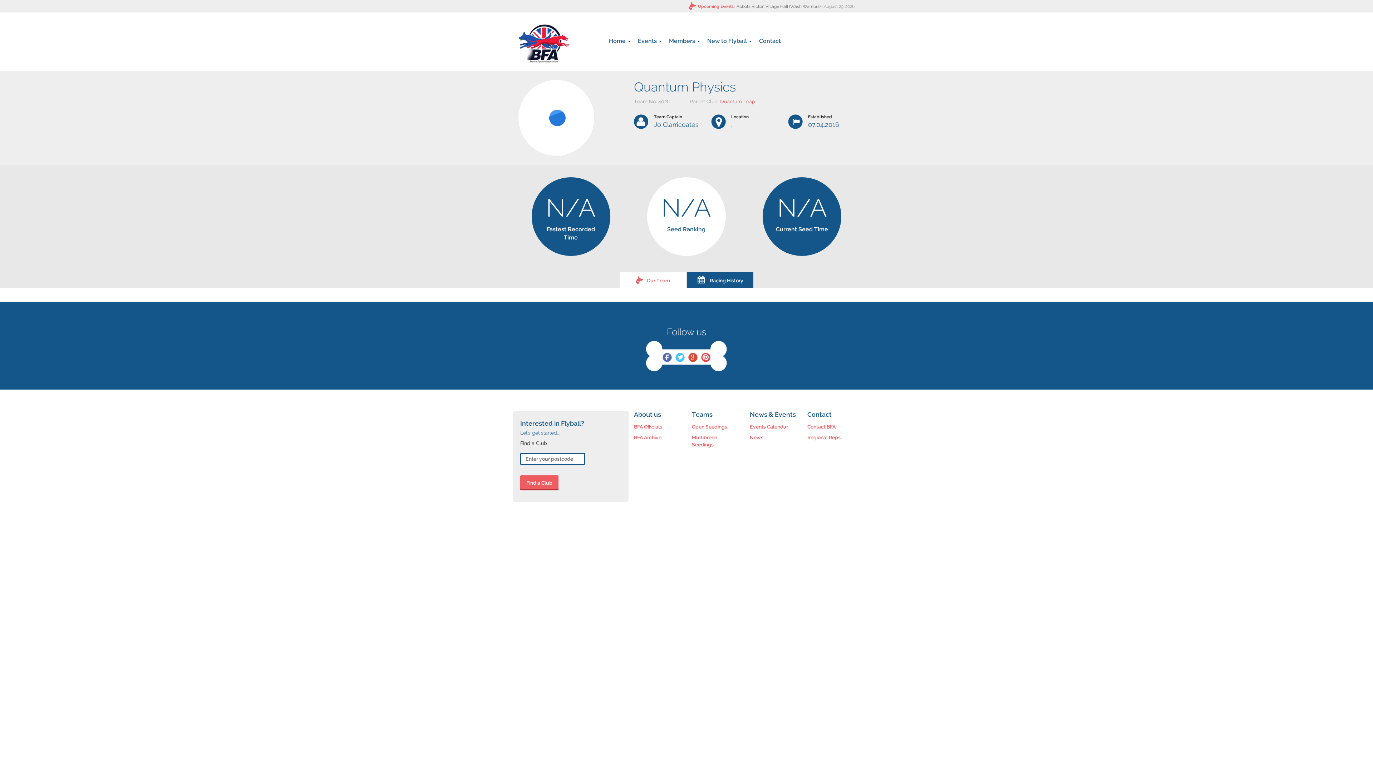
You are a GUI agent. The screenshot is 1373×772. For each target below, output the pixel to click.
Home (618, 41)
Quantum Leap (737, 101)
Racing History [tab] (726, 280)
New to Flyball (727, 41)
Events (648, 41)
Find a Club (539, 483)
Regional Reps (824, 437)
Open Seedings (709, 427)
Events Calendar (769, 427)
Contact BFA (821, 427)
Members (683, 41)
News (756, 437)
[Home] (544, 43)
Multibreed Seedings (705, 441)
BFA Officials (648, 427)
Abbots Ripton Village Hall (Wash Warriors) (779, 6)
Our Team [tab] (658, 280)
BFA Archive (647, 437)
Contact (770, 41)
